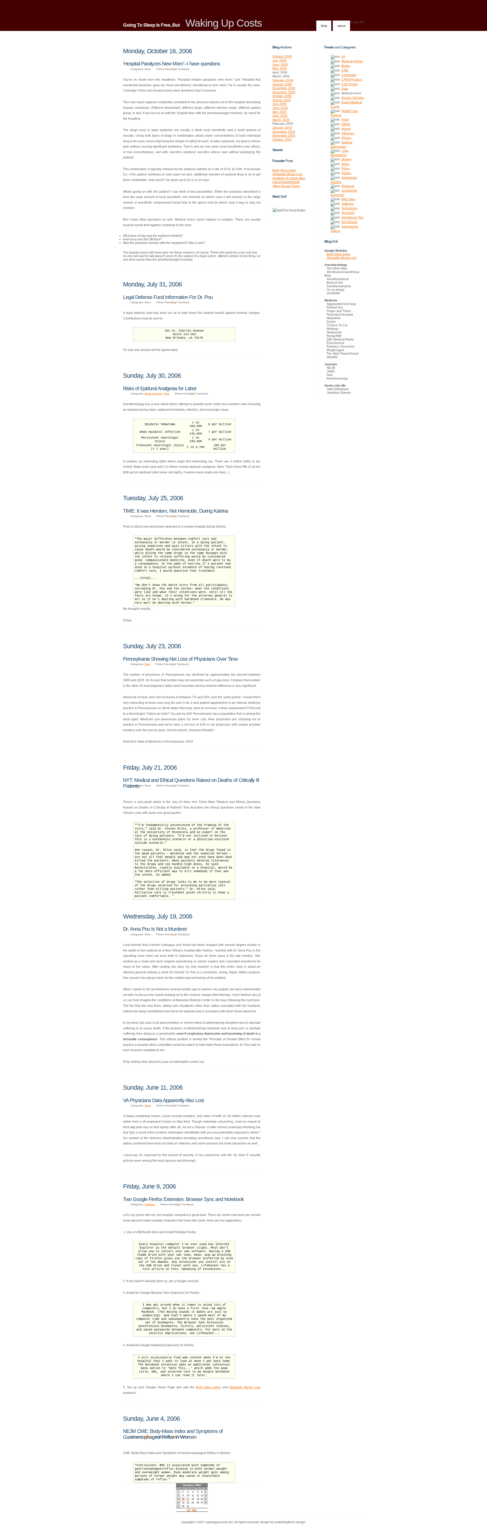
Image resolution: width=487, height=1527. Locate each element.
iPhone (346, 138)
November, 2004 (283, 135)
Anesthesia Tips (352, 217)
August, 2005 (281, 100)
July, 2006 (279, 60)
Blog (324, 26)
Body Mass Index (208, 1387)
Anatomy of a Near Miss (288, 178)
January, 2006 (282, 84)
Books (345, 66)
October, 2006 (282, 56)
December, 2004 (283, 132)
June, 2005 (280, 108)
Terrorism (347, 213)
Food (345, 119)
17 (188, 1499)
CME (147, 1436)
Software (150, 1204)
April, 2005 (279, 116)
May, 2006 (279, 68)
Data (166, 393)
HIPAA (345, 124)
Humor (346, 129)
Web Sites (348, 199)
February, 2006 (282, 80)
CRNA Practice (351, 79)
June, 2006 (280, 64)
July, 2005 (279, 104)
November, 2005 (283, 92)
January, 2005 (282, 128)
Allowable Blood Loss (244, 1387)
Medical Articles (153, 393)
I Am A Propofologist (286, 182)
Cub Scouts (349, 84)
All (343, 57)
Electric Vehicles (352, 98)
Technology (349, 208)
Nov (194, 1509)
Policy (345, 168)
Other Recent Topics (286, 186)
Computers (349, 75)
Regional (347, 186)
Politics (346, 173)
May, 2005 (279, 112)
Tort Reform (349, 222)
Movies (346, 159)
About (341, 26)
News (148, 1105)
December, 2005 (283, 88)
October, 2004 (282, 139)
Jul (188, 1509)
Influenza (347, 133)
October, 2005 (282, 96)
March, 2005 (281, 120)
